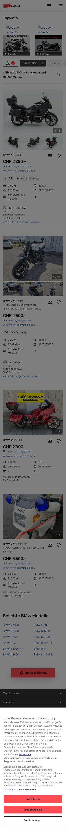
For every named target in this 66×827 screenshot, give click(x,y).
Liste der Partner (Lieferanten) (20, 789)
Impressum (25, 754)
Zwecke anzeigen (33, 820)
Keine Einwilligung (33, 809)
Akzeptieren (32, 799)
